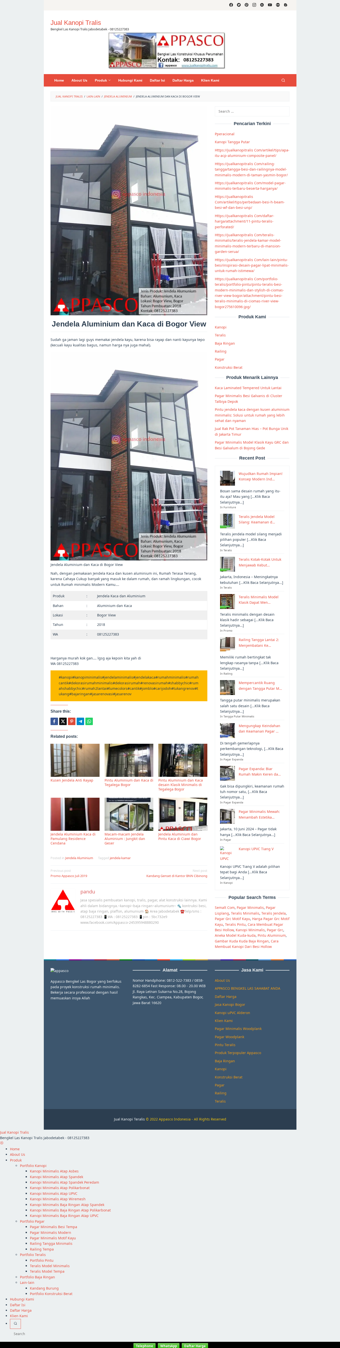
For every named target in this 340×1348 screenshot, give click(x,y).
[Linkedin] (262, 5)
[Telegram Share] (80, 721)
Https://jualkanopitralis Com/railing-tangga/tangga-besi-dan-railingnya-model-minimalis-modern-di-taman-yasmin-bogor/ (251, 169)
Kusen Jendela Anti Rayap (72, 780)
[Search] (283, 80)
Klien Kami (224, 1020)
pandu (87, 891)
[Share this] (54, 721)
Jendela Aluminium (79, 858)
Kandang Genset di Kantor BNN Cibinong (176, 873)
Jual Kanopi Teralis (129, 1119)
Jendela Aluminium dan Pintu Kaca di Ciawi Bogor (179, 836)
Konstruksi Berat (228, 367)
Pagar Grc (275, 930)
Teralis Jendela (273, 913)
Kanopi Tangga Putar (232, 141)
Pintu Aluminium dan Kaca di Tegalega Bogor (129, 782)
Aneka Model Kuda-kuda (235, 935)
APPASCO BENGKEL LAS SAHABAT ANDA (247, 988)
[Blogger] (285, 5)
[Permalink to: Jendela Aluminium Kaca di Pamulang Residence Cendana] (75, 814)
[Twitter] (239, 5)
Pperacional (224, 134)
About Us (222, 980)
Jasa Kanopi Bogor (230, 1004)
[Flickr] (278, 5)
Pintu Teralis (225, 1044)
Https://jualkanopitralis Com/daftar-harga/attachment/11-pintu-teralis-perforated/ (244, 221)
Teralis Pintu (235, 924)
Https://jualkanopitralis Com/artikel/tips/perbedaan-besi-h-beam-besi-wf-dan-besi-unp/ (250, 202)
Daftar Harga (225, 996)
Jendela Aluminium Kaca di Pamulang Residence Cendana (73, 838)
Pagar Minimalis (250, 907)
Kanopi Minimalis (250, 930)
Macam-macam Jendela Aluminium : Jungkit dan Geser (125, 838)
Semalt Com (225, 907)
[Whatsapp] (89, 721)
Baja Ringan (225, 343)
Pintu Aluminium (272, 935)
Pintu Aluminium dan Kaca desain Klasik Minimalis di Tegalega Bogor (180, 784)
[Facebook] (231, 5)
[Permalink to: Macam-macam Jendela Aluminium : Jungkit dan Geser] (129, 814)
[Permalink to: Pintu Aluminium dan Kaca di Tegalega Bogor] (129, 760)
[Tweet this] (63, 721)
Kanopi (221, 327)
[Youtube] (270, 5)
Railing (221, 351)
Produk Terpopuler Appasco (238, 1052)
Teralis (220, 335)
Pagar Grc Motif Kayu (232, 918)
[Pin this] (71, 721)
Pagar (220, 359)
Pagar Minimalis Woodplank (238, 1028)
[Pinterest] (246, 5)
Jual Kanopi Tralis (76, 22)
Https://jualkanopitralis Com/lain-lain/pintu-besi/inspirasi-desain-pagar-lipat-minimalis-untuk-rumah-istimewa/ (252, 265)
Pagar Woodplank (229, 1036)
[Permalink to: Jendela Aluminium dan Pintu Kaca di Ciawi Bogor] (182, 814)
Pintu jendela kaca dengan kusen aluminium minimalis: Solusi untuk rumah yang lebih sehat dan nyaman (252, 415)
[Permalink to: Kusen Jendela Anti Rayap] (75, 760)
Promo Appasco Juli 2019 (69, 873)
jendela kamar (120, 858)
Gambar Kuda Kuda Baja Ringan (242, 940)
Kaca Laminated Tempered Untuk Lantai (248, 387)
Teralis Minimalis (245, 913)
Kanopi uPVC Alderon (232, 1012)
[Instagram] (254, 5)
